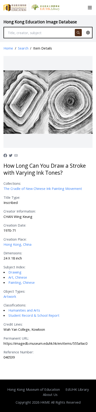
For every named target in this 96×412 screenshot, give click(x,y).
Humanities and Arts (24, 310)
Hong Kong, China (17, 244)
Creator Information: (19, 211)
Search (23, 48)
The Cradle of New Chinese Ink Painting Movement (42, 188)
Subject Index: (14, 267)
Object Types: (14, 291)
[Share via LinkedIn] (16, 154)
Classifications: (14, 305)
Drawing (14, 272)
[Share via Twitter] (10, 154)
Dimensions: (12, 253)
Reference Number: (18, 352)
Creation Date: (14, 225)
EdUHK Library (77, 389)
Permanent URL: (16, 338)
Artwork (9, 296)
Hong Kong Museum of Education (33, 389)
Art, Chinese (17, 277)
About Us (50, 394)
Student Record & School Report (33, 315)
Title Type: (11, 197)
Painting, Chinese (21, 282)
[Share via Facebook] (5, 154)
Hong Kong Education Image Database (40, 22)
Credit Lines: (13, 324)
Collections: (12, 183)
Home (8, 48)
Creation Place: (15, 239)
